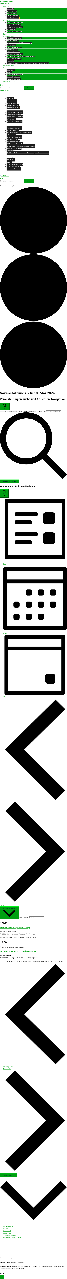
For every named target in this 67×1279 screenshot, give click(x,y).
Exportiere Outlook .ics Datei (12, 1237)
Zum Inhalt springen (6, 1)
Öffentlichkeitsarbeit (9, 81)
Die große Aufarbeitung (14, 25)
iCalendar (6, 1229)
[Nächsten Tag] (35, 902)
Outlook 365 (7, 1231)
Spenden (9, 72)
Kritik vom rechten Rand (14, 59)
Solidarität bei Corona (13, 52)
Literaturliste (10, 61)
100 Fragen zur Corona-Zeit (15, 54)
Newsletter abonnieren (14, 79)
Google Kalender (8, 1226)
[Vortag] (35, 800)
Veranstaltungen (8, 66)
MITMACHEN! (11, 70)
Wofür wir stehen (12, 13)
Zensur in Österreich (13, 41)
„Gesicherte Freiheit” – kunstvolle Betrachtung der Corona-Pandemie (28, 63)
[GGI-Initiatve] (4, 3)
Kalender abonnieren (8, 1175)
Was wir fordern (12, 11)
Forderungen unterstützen (15, 74)
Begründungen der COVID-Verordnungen (19, 43)
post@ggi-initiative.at (17, 1262)
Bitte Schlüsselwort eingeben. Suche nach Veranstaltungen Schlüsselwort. (23, 411)
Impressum (13, 1258)
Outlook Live (7, 1233)
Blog (4, 34)
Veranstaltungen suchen (9, 481)
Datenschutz (4, 1258)
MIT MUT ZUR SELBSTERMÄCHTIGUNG (18, 951)
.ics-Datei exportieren (10, 1235)
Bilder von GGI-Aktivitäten (14, 31)
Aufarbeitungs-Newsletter (15, 27)
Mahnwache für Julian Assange (15, 927)
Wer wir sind (10, 9)
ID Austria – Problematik (14, 47)
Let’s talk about (11, 29)
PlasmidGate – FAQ (12, 50)
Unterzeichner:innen (13, 16)
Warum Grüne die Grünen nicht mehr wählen (21, 56)
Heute (2, 905)
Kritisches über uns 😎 (13, 18)
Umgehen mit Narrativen (14, 38)
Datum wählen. (24, 917)
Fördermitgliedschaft (13, 77)
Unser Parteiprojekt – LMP (15, 22)
